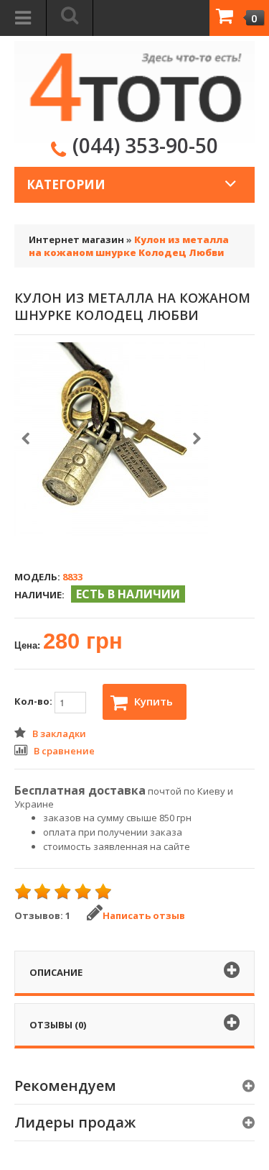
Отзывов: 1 (42, 915)
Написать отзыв (144, 915)
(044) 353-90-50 (145, 145)
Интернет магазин (76, 239)
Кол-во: (34, 701)
